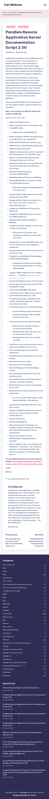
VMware (6, 640)
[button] (13, 527)
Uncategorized (8, 636)
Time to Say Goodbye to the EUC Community (21, 688)
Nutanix (5, 607)
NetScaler (6, 604)
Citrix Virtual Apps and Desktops (15, 588)
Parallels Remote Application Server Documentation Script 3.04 (24, 705)
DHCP (5, 594)
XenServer (6, 676)
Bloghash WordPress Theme (24, 795)
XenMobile (6, 672)
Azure (5, 571)
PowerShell (23, 27)
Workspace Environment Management (17, 643)
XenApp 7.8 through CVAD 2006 (15, 662)
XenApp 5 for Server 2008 (12, 653)
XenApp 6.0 (7, 656)
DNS (4, 597)
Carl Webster (13, 4)
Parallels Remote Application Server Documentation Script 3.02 (24, 724)
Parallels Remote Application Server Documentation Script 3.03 (24, 715)
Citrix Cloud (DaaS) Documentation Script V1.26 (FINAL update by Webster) (22, 752)
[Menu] (45, 4)
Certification (7, 578)
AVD (4, 568)
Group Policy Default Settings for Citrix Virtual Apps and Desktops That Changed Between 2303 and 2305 (24, 772)
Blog (4, 574)
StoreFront (7, 633)
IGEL (4, 601)
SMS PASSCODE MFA (10, 630)
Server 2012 (7, 627)
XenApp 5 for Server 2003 (12, 649)
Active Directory (9, 565)
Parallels (11, 27)
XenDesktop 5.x (9, 669)
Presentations (8, 617)
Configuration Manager (11, 591)
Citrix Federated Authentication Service (17, 584)
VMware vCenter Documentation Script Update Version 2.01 (22, 733)
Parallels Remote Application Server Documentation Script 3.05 (24, 696)
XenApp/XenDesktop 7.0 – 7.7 (14, 666)
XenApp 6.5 (7, 659)
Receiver (6, 623)
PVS (4, 620)
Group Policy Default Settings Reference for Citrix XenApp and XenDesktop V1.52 (23, 762)
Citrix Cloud (7, 581)
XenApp (6, 646)
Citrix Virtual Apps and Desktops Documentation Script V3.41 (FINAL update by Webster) (23, 743)
